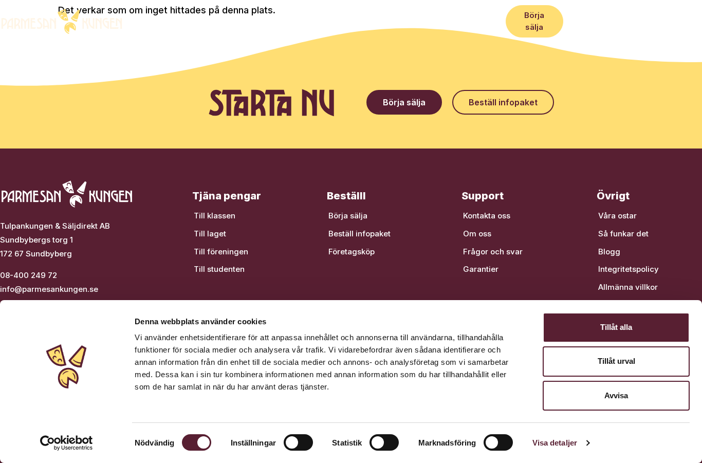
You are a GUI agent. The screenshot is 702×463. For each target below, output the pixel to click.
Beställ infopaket (359, 233)
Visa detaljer (554, 442)
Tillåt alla (616, 327)
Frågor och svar (493, 251)
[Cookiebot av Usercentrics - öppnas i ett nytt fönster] (67, 443)
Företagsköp (366, 21)
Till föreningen (221, 251)
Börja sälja (347, 215)
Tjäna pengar (246, 21)
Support (454, 21)
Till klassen (214, 215)
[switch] (298, 442)
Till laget (210, 233)
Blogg (415, 21)
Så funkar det (182, 21)
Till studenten (219, 269)
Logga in (681, 20)
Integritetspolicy (628, 269)
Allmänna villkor (628, 287)
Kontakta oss (486, 215)
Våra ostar (309, 21)
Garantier (480, 269)
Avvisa (616, 395)
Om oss (477, 233)
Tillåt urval (616, 361)
